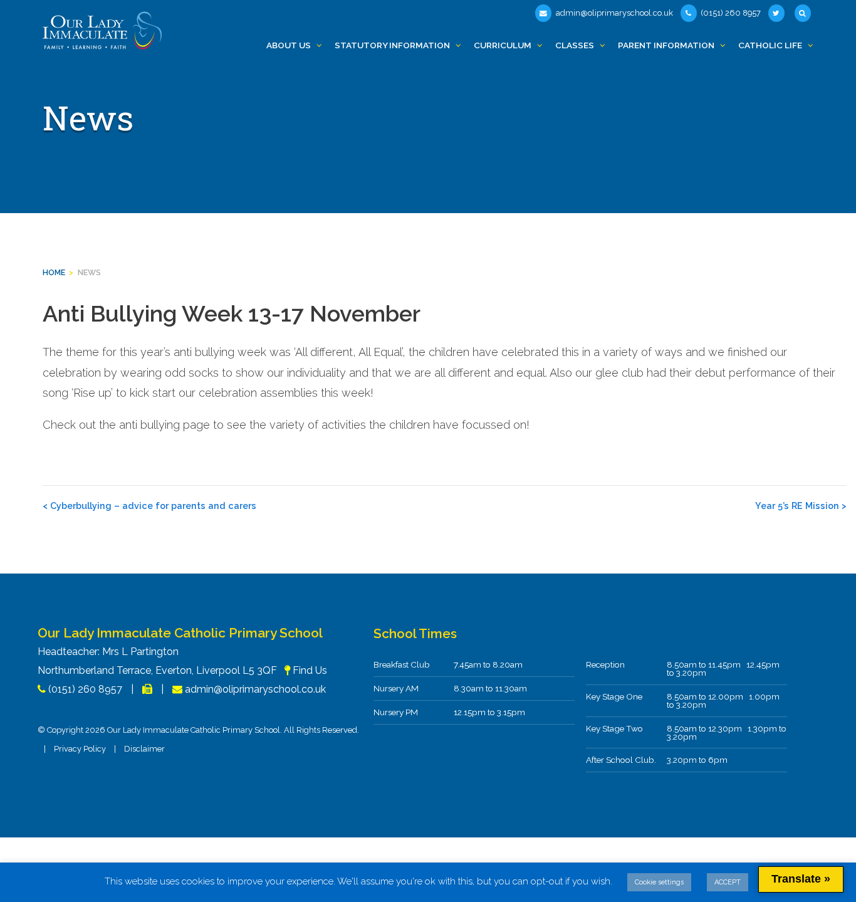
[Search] (804, 13)
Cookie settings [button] (659, 882)
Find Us (310, 670)
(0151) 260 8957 (730, 13)
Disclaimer (144, 748)
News (89, 272)
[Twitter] (777, 13)
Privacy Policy (80, 748)
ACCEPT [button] (727, 882)
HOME (54, 272)
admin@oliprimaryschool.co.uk (613, 13)
